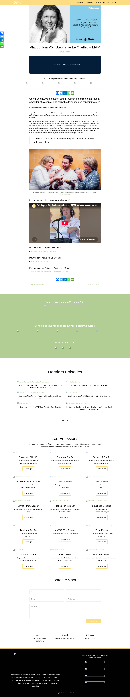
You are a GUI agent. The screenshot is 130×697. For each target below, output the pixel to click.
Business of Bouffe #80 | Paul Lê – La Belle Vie (89, 385)
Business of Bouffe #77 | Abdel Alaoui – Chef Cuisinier (40, 407)
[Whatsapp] (68, 93)
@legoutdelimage (65, 194)
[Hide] (1, 50)
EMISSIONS (80, 3)
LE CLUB (98, 3)
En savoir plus (28, 469)
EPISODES (90, 3)
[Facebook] (57, 93)
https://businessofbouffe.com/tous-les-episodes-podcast (49, 272)
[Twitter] (61, 93)
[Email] (72, 93)
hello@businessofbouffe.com (65, 638)
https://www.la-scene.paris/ (40, 261)
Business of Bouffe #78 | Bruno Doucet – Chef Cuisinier (89, 396)
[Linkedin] (65, 93)
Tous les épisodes (65, 421)
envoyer (93, 621)
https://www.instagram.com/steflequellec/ (44, 251)
